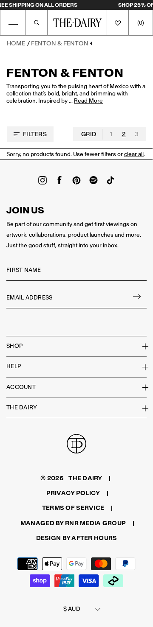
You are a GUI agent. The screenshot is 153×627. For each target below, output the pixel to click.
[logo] (77, 22)
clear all (134, 154)
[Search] (36, 22)
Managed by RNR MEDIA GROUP (73, 523)
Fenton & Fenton (59, 43)
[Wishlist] (117, 22)
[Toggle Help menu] (140, 367)
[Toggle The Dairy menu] (140, 408)
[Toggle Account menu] (140, 387)
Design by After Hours (76, 538)
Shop (14, 346)
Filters (35, 134)
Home (16, 43)
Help (13, 366)
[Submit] (137, 298)
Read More (88, 101)
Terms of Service (73, 508)
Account (21, 387)
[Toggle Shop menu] (140, 346)
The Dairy (21, 407)
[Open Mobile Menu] (13, 22)
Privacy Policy (73, 493)
